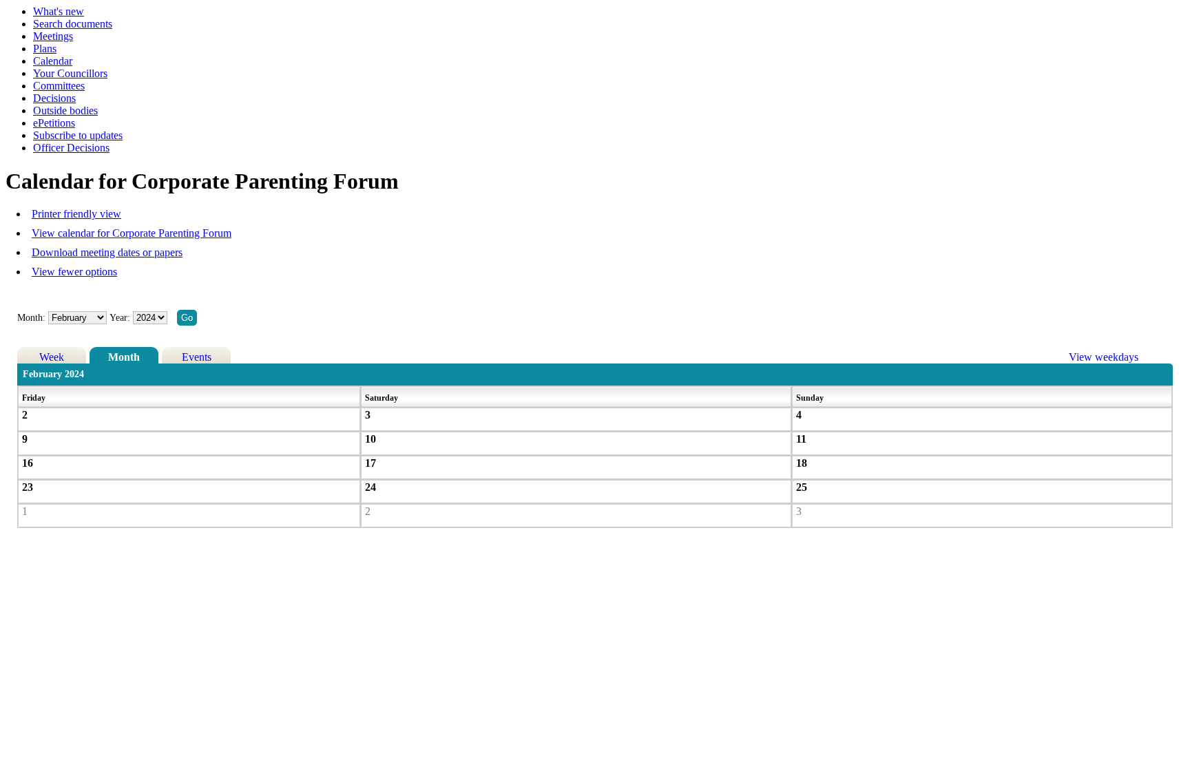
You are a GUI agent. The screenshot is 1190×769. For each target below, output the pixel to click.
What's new (58, 11)
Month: (31, 318)
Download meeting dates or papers (107, 252)
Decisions (54, 98)
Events (196, 357)
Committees (59, 86)
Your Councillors (70, 73)
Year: (121, 318)
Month (124, 357)
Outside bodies (65, 110)
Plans (44, 48)
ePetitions (54, 123)
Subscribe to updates (78, 135)
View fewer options (74, 271)
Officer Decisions (71, 148)
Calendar (52, 61)
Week (51, 357)
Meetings (53, 36)
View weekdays (1103, 357)
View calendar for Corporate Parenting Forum (131, 233)
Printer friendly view (76, 214)
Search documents (72, 24)
